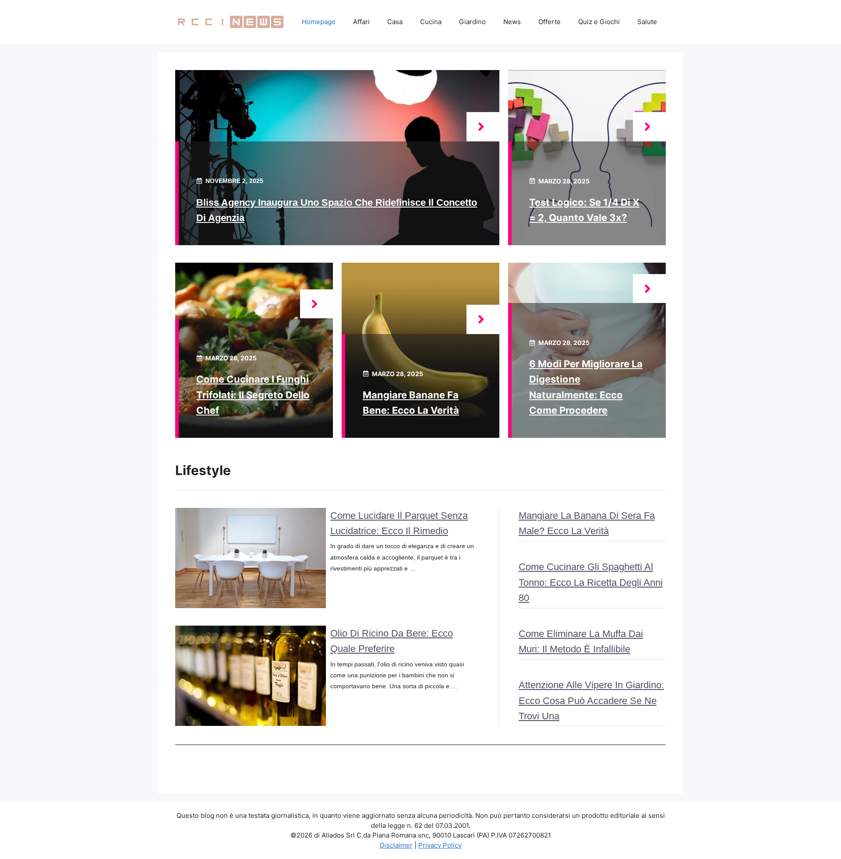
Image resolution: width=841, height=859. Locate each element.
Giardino (472, 22)
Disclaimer (396, 845)
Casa (395, 22)
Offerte (549, 22)
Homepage (319, 22)
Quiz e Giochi (599, 22)
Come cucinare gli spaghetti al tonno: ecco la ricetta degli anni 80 (591, 582)
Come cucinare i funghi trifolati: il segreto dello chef (253, 394)
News (512, 22)
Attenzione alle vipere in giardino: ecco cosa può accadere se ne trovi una (591, 700)
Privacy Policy (440, 845)
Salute (647, 22)
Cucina (431, 22)
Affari (361, 22)
